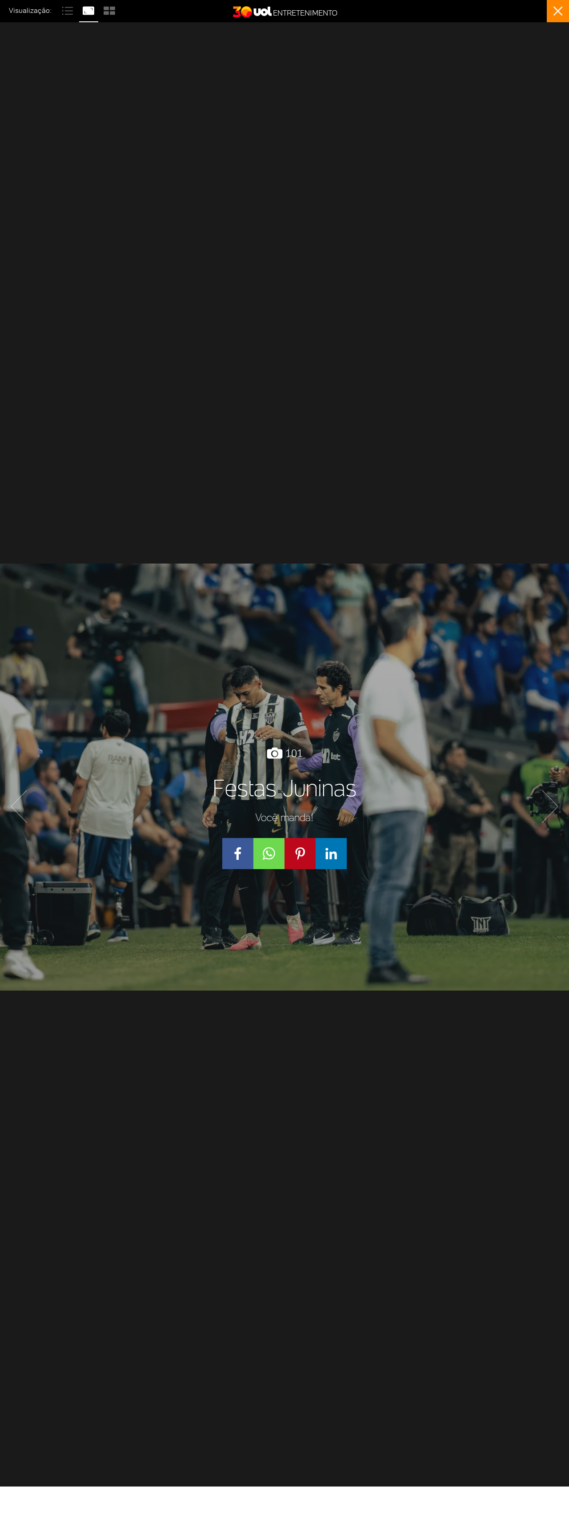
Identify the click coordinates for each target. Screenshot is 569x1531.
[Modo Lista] (68, 9)
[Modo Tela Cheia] (89, 9)
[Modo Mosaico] (109, 9)
